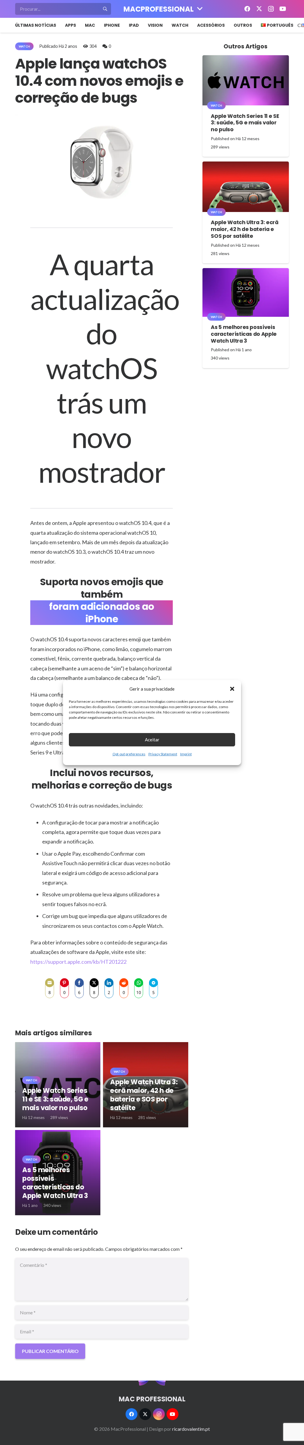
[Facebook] (247, 9)
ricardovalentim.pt (191, 1429)
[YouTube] (283, 9)
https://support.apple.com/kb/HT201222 (78, 961)
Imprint (186, 754)
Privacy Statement (162, 754)
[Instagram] (271, 9)
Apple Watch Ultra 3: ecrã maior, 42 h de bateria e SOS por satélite (144, 1094)
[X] (259, 9)
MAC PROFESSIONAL (152, 1399)
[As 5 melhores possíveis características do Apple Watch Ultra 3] (245, 292)
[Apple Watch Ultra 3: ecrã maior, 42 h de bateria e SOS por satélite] (245, 187)
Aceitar (152, 739)
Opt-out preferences (129, 754)
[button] (232, 689)
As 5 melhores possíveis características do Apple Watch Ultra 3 (55, 1182)
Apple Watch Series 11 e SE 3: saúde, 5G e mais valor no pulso (55, 1099)
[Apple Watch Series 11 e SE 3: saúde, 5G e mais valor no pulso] (245, 80)
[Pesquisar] (105, 9)
